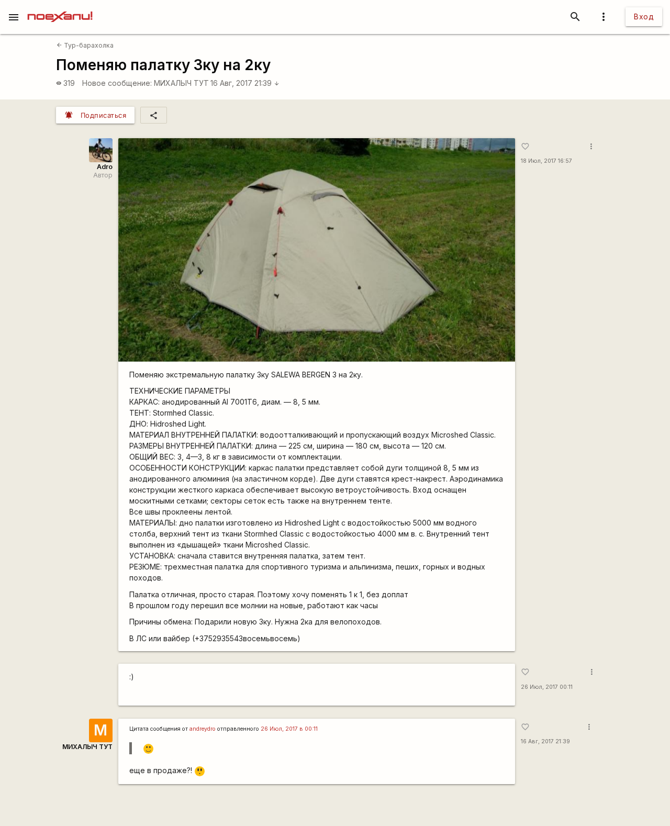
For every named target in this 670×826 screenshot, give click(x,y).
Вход (644, 16)
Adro (105, 167)
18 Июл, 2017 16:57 (546, 161)
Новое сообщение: (117, 83)
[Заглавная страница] (59, 7)
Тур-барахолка (85, 45)
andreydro (202, 728)
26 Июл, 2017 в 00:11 (289, 728)
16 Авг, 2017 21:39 (245, 83)
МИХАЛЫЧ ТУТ (181, 83)
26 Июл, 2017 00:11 (547, 687)
